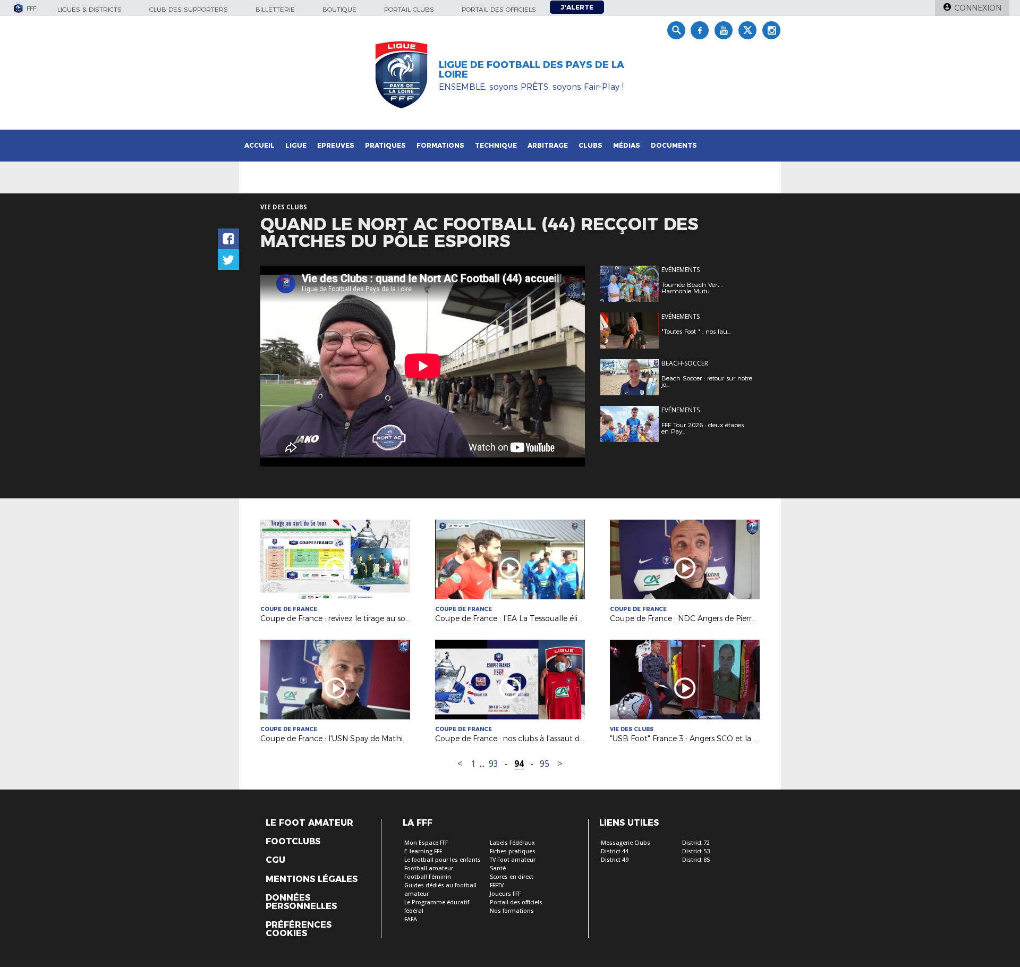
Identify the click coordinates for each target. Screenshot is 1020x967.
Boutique (339, 9)
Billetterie (275, 9)
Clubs (590, 145)
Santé (498, 868)
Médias (626, 145)
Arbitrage (548, 145)
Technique (496, 145)
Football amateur (428, 868)
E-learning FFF (423, 851)
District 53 (696, 851)
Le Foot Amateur (309, 823)
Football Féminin (427, 876)
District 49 (614, 859)
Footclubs (293, 841)
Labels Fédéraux (512, 842)
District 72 (696, 842)
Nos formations (512, 910)
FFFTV (497, 885)
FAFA (410, 919)
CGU (275, 860)
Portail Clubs (409, 9)
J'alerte (576, 7)
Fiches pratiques (513, 851)
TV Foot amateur (513, 859)
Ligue (296, 145)
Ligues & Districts (89, 9)
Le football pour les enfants (442, 859)
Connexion (977, 8)
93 (493, 764)
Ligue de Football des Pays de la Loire (531, 69)
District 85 (696, 859)
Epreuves (335, 145)
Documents (674, 145)
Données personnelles (301, 902)
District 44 (614, 851)
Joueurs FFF (505, 893)
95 (544, 764)
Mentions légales (312, 879)
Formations (440, 145)
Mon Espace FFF (426, 842)
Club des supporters (188, 9)
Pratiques (385, 145)
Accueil (259, 145)
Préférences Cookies (299, 929)
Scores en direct (511, 876)
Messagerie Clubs (625, 842)
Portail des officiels (499, 9)
